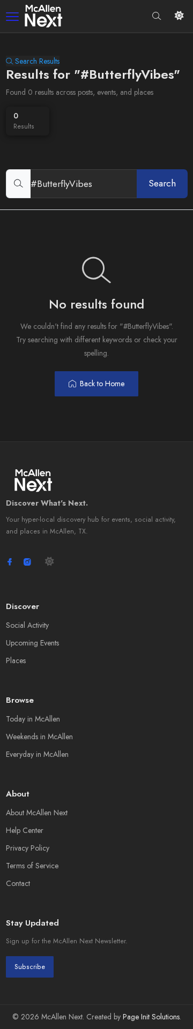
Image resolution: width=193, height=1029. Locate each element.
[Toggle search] (157, 15)
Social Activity (27, 625)
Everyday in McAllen (37, 754)
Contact (18, 883)
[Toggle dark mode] (179, 15)
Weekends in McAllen (39, 736)
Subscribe (29, 967)
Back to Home (102, 383)
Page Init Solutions (151, 1016)
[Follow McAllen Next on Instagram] (27, 562)
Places (16, 660)
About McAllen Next (37, 812)
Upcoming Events (32, 642)
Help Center (24, 830)
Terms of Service (32, 865)
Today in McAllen (33, 718)
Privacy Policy (27, 848)
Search (162, 183)
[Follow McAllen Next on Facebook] (9, 562)
